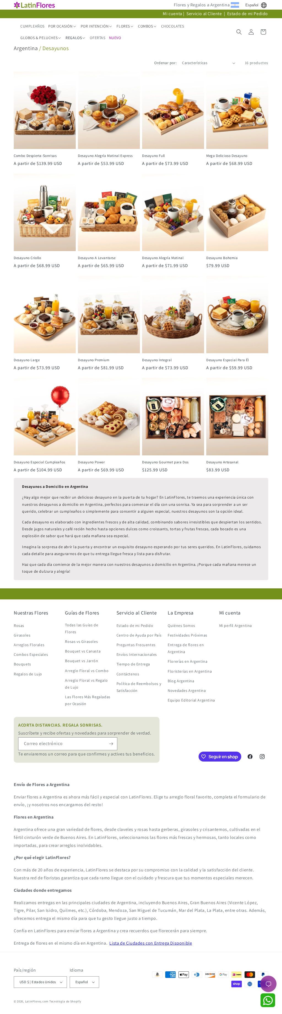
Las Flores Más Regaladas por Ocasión (87, 700)
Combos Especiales (31, 654)
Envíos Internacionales (136, 654)
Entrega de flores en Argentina (186, 648)
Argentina (26, 48)
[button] (62, 26)
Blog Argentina (181, 680)
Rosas (19, 625)
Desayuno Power (91, 462)
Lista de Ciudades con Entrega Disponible (150, 943)
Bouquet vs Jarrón (81, 660)
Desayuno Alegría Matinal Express (105, 156)
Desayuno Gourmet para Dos (165, 462)
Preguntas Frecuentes (136, 644)
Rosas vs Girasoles (81, 641)
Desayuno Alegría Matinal (162, 258)
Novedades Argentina (187, 690)
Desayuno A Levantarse (97, 258)
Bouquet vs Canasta (83, 651)
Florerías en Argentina (187, 661)
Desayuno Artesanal (222, 462)
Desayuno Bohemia (222, 258)
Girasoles (22, 635)
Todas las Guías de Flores (81, 628)
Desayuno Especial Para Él (227, 360)
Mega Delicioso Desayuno (227, 156)
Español (251, 5)
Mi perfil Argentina (235, 625)
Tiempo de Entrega (133, 664)
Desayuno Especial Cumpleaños (39, 462)
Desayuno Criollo (27, 258)
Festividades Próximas (187, 635)
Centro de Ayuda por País (138, 635)
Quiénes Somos (181, 625)
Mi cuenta (172, 14)
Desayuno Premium (94, 360)
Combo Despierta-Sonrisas (35, 156)
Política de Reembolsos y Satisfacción (138, 687)
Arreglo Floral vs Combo (87, 670)
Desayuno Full (153, 156)
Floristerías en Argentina (190, 671)
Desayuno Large (27, 360)
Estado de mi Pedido (247, 14)
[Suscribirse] (111, 743)
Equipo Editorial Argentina (191, 700)
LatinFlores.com (37, 1001)
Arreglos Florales (29, 644)
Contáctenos (127, 674)
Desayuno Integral (157, 360)
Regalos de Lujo (28, 674)
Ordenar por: (165, 62)
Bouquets (22, 664)
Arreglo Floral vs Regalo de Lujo (86, 684)
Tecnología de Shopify (65, 1001)
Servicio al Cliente (204, 14)
